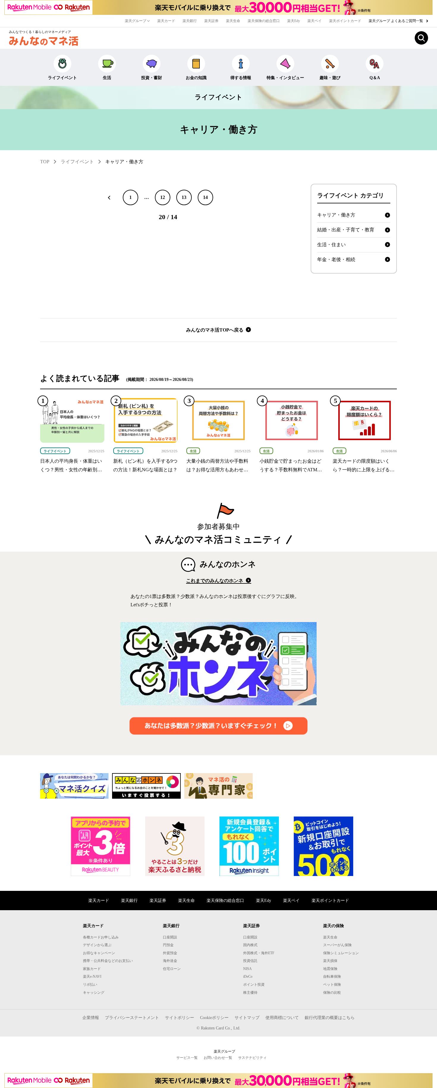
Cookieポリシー (214, 1017)
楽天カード (166, 21)
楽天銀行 (190, 21)
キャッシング (93, 992)
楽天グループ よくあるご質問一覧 (396, 21)
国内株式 (250, 945)
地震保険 (330, 969)
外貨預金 (170, 953)
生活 (107, 78)
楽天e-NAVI (92, 976)
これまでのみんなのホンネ (215, 580)
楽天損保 (330, 961)
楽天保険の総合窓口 (264, 21)
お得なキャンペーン (99, 953)
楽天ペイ (314, 21)
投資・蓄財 (151, 78)
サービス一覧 (187, 1058)
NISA (247, 969)
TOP (44, 161)
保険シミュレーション (341, 953)
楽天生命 (233, 21)
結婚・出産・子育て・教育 (345, 229)
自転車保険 (332, 976)
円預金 (168, 945)
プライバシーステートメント (132, 1017)
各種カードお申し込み (101, 937)
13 (184, 197)
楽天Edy (293, 21)
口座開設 (170, 937)
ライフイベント (62, 78)
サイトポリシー (179, 1017)
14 (205, 197)
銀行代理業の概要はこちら (330, 1017)
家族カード (92, 969)
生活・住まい (331, 244)
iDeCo (247, 976)
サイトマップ (247, 1017)
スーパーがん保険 (337, 945)
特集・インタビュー (285, 78)
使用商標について (282, 1017)
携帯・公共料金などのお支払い (108, 961)
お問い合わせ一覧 (218, 1058)
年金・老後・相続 (336, 259)
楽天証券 (211, 21)
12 (162, 197)
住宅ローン (172, 969)
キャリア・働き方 (124, 161)
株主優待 (250, 992)
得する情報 (240, 78)
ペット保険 (332, 984)
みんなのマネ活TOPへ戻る (215, 329)
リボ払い (90, 984)
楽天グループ (136, 21)
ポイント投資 (254, 984)
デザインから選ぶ (97, 945)
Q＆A (375, 78)
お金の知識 (196, 78)
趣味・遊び (330, 78)
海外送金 (170, 961)
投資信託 (250, 961)
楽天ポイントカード (345, 21)
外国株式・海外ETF (258, 953)
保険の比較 (332, 992)
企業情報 (90, 1017)
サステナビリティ (252, 1058)
